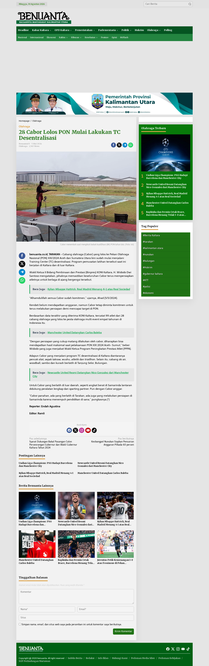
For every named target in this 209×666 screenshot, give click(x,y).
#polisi (146, 286)
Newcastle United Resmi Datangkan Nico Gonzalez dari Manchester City (101, 464)
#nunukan (148, 254)
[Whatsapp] (130, 145)
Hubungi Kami (120, 658)
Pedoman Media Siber (143, 658)
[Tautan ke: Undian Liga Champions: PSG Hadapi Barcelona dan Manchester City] (165, 152)
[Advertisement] (104, 66)
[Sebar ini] (113, 145)
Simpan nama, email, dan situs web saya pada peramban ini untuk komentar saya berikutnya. (72, 624)
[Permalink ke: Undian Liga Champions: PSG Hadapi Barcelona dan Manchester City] (37, 505)
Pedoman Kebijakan (169, 658)
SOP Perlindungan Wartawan (34, 661)
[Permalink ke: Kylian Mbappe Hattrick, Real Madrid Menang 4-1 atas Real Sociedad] (115, 505)
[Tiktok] (94, 430)
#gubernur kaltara (153, 273)
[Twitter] (75, 430)
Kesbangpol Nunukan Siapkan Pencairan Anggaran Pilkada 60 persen (112, 441)
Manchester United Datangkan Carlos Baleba (103, 473)
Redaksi (90, 658)
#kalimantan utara (153, 248)
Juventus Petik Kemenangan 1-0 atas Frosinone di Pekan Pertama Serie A (115, 562)
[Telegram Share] (124, 145)
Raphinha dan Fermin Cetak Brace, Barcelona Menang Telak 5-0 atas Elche (76, 562)
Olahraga (24, 126)
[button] (190, 4)
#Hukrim (147, 267)
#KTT (145, 280)
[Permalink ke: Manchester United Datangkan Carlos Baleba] (37, 544)
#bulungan (148, 261)
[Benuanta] (43, 17)
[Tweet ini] (119, 145)
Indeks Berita (75, 658)
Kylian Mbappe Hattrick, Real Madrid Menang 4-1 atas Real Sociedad (46, 474)
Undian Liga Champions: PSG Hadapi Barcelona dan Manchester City (45, 464)
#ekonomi (148, 293)
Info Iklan (103, 658)
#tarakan (148, 241)
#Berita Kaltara (151, 235)
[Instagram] (81, 430)
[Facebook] (69, 430)
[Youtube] (88, 430)
